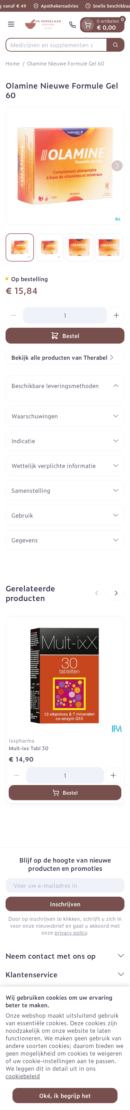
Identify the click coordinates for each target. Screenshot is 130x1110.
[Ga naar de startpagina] (42, 24)
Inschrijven (65, 904)
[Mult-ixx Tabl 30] (65, 675)
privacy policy (70, 932)
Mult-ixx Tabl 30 (29, 748)
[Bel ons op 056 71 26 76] (72, 24)
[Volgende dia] (116, 593)
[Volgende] (117, 165)
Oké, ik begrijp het (65, 1095)
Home (13, 63)
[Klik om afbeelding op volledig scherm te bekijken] (65, 166)
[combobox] (56, 45)
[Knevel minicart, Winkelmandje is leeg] (87, 25)
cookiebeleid (23, 1076)
